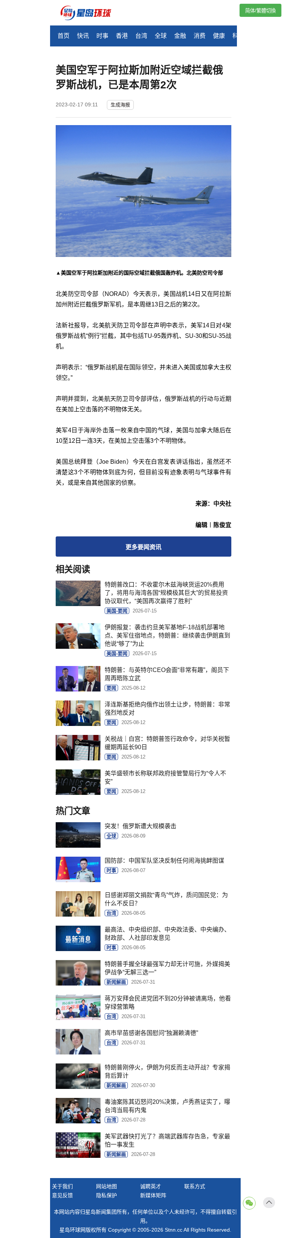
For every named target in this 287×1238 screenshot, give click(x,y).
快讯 (83, 36)
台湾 (141, 36)
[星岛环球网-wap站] (90, 14)
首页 (64, 36)
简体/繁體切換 (260, 10)
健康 (219, 36)
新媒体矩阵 (153, 1195)
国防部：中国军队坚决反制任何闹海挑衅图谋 (164, 860)
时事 (102, 36)
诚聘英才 (150, 1186)
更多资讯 (143, 547)
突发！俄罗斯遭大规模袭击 (140, 826)
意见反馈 (62, 1195)
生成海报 (120, 105)
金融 (180, 36)
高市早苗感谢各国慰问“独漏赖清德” (151, 1033)
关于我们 (62, 1186)
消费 (200, 36)
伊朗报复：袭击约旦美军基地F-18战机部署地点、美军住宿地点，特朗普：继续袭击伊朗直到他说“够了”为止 (167, 635)
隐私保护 (106, 1195)
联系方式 (194, 1186)
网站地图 (106, 1186)
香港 (122, 36)
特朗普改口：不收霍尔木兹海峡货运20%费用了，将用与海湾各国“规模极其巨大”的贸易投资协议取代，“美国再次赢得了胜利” (166, 592)
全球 (161, 36)
